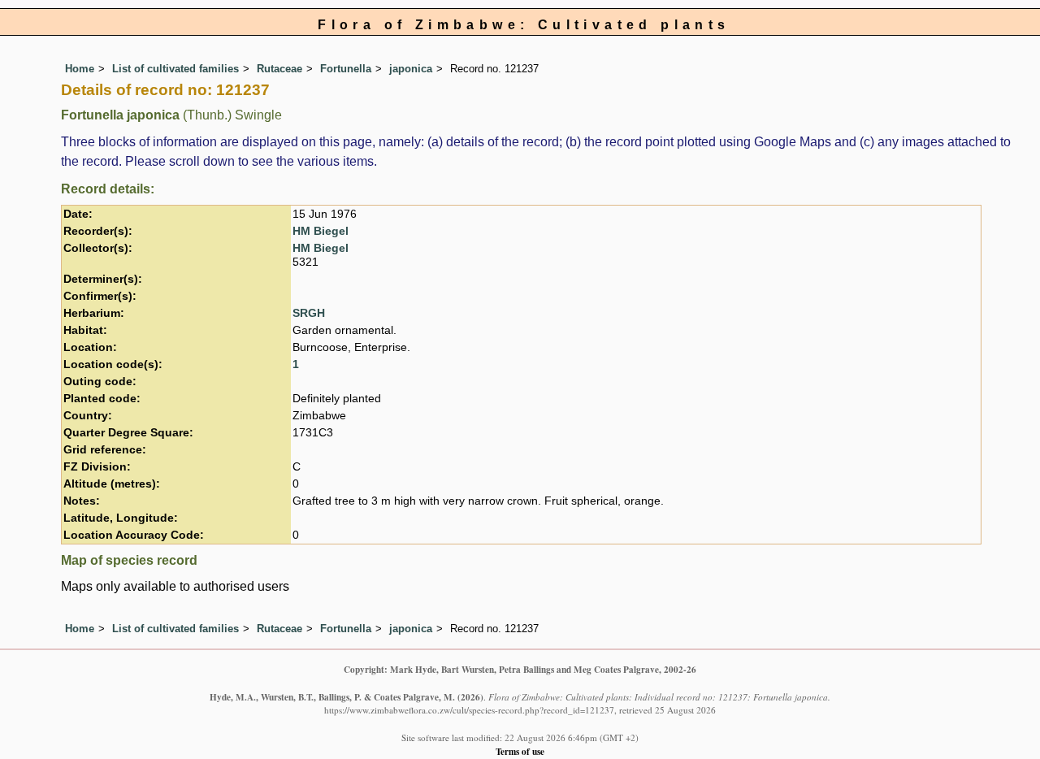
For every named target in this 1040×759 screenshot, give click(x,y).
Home (79, 69)
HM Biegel (320, 231)
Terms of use (520, 751)
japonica (410, 69)
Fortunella (345, 69)
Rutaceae (279, 69)
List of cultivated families (175, 69)
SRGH (308, 313)
